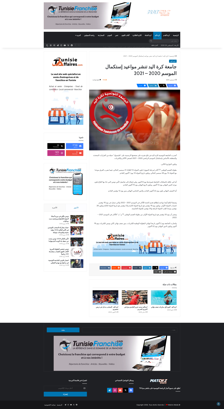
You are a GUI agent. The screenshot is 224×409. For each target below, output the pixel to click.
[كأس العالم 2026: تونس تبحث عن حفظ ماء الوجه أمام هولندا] (76, 242)
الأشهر (76, 207)
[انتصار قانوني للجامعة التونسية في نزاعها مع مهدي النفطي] (76, 263)
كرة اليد (157, 35)
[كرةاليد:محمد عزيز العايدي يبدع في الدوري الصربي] (134, 297)
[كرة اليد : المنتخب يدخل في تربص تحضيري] (105, 297)
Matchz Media (173, 405)
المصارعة (101, 35)
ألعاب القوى (125, 35)
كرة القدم (166, 35)
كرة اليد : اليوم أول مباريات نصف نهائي (164, 307)
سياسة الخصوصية (50, 405)
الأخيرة (54, 207)
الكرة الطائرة (137, 35)
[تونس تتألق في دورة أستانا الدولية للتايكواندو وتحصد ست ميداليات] (76, 219)
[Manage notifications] (218, 404)
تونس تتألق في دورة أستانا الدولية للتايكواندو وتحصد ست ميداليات (59, 218)
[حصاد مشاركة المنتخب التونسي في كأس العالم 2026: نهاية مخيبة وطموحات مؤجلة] (76, 230)
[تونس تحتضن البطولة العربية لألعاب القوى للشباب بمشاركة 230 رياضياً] (76, 252)
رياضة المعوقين (89, 35)
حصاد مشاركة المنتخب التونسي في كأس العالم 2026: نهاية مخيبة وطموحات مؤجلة (58, 229)
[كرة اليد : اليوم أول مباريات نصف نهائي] (164, 297)
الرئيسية (176, 35)
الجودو (110, 35)
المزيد (79, 35)
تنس (116, 35)
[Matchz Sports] (158, 13)
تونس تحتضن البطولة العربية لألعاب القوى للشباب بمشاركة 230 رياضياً (126, 45)
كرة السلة (148, 35)
